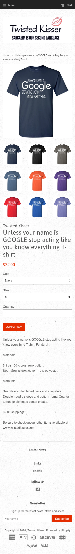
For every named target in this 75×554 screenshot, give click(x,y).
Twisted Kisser (36, 530)
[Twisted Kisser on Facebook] (37, 490)
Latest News (37, 449)
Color (6, 273)
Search (37, 471)
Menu (12, 5)
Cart (69, 5)
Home (6, 55)
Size (6, 290)
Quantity (8, 306)
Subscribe (62, 518)
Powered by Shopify (58, 530)
